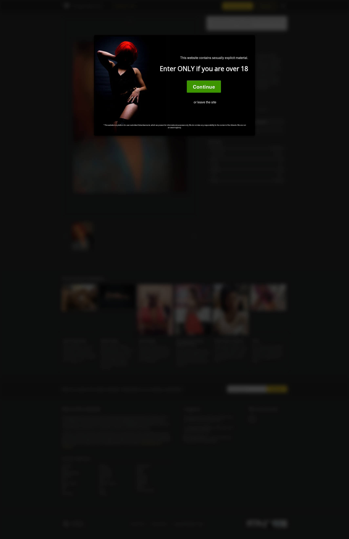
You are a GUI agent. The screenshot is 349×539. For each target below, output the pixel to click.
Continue (204, 86)
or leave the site (205, 102)
